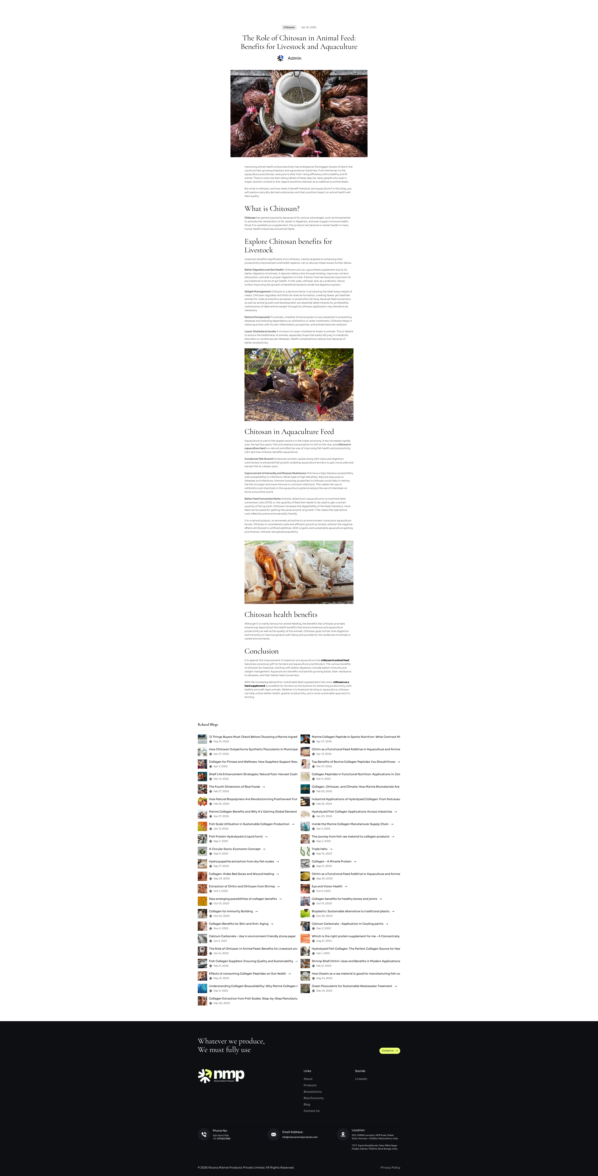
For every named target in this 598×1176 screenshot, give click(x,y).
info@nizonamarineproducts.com (300, 1137)
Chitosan (250, 217)
